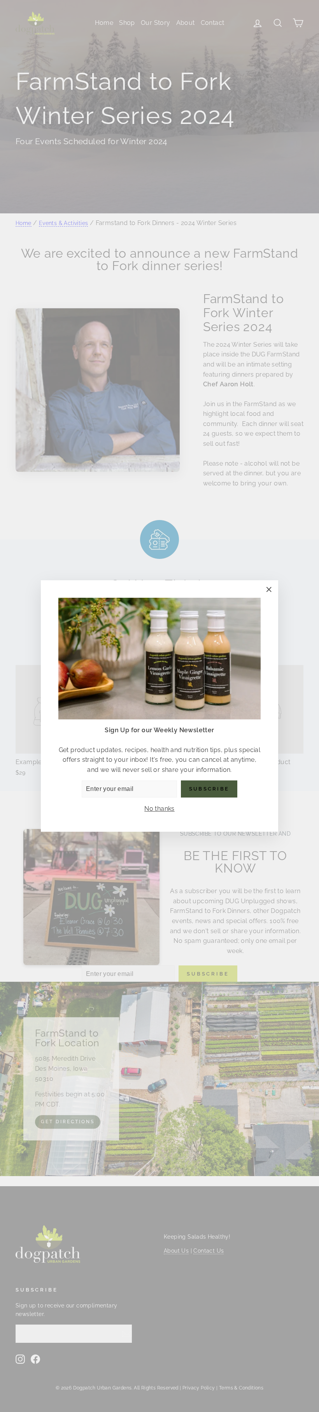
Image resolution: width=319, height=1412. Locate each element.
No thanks (159, 808)
